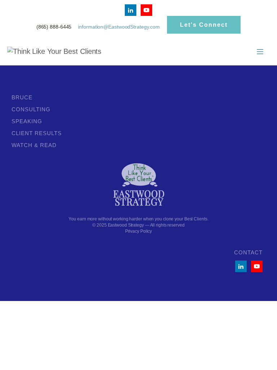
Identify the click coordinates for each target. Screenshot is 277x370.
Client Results (37, 133)
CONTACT (248, 252)
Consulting (31, 109)
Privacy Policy (138, 231)
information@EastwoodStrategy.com (119, 27)
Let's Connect (204, 25)
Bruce (22, 97)
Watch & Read (34, 145)
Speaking (27, 121)
